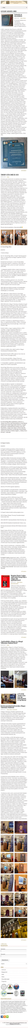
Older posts (4, 943)
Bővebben (23, 170)
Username (3, 949)
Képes (24, 18)
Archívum (4, 969)
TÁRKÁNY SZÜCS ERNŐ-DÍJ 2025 (10, 175)
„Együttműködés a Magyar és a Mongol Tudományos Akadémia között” (12, 642)
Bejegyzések (4, 972)
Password (3, 954)
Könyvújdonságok (14, 583)
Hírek (21, 18)
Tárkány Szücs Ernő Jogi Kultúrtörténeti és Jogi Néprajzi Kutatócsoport (16, 1023)
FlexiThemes (18, 1024)
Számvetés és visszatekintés (18, 15)
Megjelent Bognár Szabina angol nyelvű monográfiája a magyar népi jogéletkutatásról (19, 577)
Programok (15, 709)
